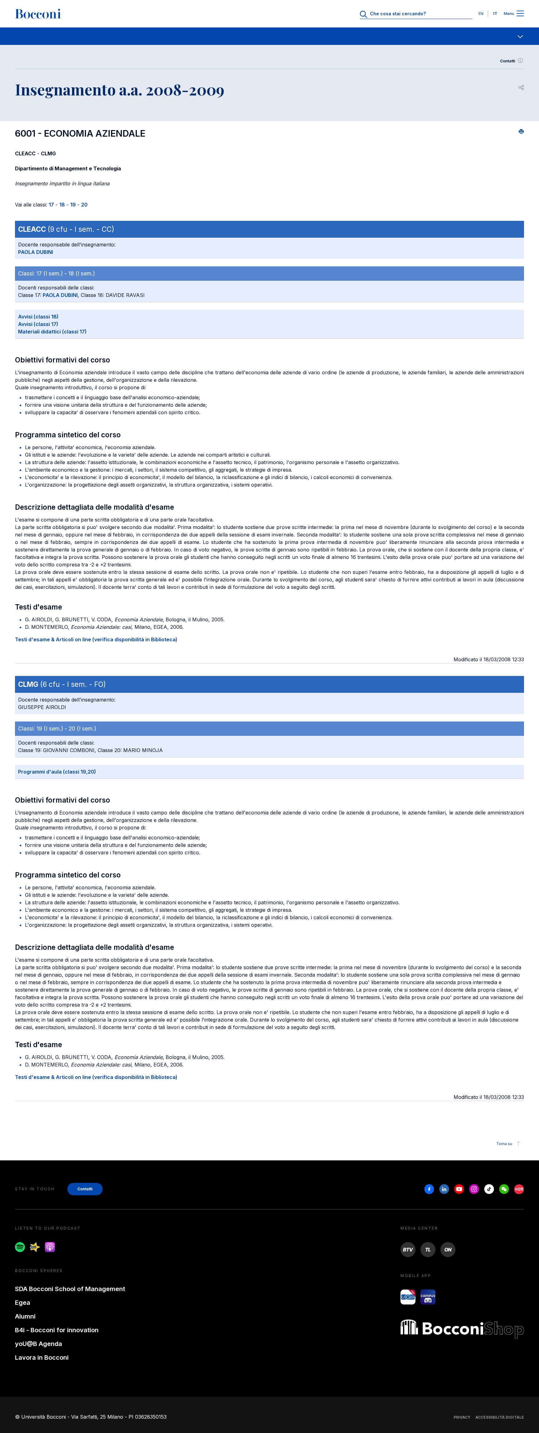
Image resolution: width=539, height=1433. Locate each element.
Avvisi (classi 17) (38, 324)
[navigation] (269, 36)
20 (84, 205)
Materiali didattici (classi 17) (52, 331)
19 (73, 205)
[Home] (38, 13)
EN (480, 13)
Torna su (504, 1143)
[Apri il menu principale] (520, 13)
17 (51, 205)
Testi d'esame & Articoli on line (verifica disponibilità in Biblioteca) (96, 639)
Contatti (507, 61)
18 (62, 205)
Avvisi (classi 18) (38, 316)
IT (495, 13)
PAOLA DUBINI (35, 252)
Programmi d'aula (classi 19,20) (57, 772)
